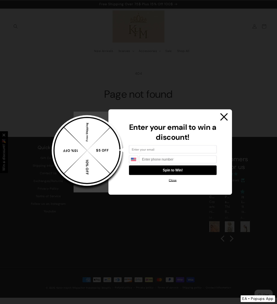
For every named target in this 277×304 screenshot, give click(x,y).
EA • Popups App (258, 298)
